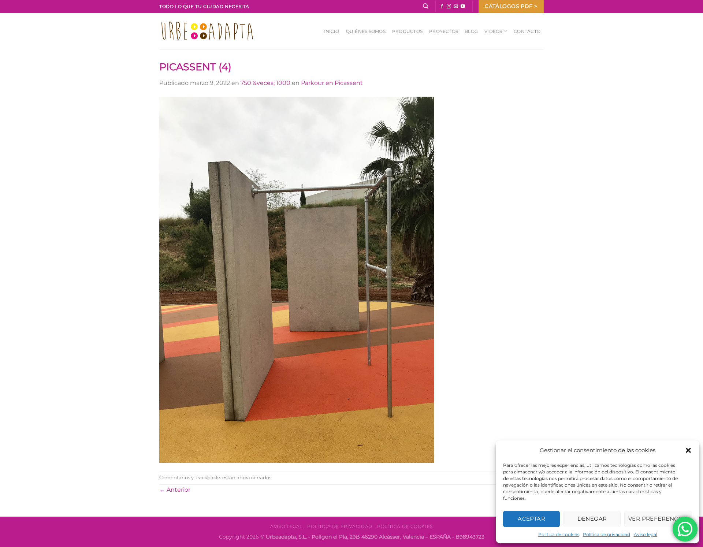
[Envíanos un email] (456, 6)
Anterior (174, 489)
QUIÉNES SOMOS (366, 31)
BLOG (471, 31)
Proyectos (443, 31)
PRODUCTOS (407, 31)
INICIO (331, 31)
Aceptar (531, 518)
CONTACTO (527, 31)
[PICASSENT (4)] (296, 279)
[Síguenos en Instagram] (449, 6)
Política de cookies (558, 534)
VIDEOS (493, 31)
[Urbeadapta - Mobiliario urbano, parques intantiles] (207, 31)
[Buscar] (425, 6)
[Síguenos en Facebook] (442, 6)
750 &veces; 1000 (265, 82)
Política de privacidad (606, 534)
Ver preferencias (658, 518)
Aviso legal (645, 534)
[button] (688, 450)
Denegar (592, 518)
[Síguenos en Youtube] (463, 6)
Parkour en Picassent (332, 82)
